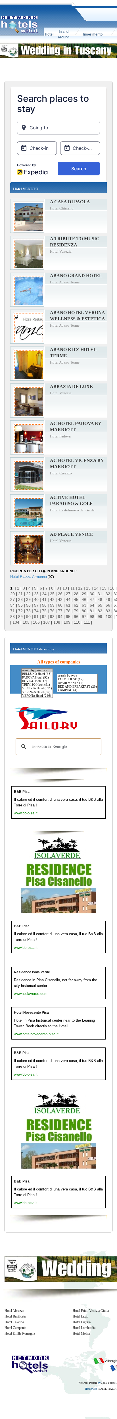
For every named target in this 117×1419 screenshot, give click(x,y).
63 (84, 605)
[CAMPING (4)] (77, 690)
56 (28, 605)
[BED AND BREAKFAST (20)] (77, 687)
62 (76, 605)
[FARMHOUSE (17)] (77, 679)
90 (28, 616)
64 (92, 605)
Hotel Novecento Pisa (31, 1013)
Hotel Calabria (14, 1322)
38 (20, 599)
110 (77, 622)
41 (44, 599)
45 (76, 599)
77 (60, 611)
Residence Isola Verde (32, 972)
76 (52, 611)
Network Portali (88, 1382)
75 (44, 611)
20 (12, 594)
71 (12, 611)
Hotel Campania (15, 1328)
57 (36, 605)
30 (92, 594)
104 (15, 622)
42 (52, 599)
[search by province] (37, 670)
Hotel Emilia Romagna (20, 1333)
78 (68, 611)
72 (20, 611)
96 (76, 616)
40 (36, 599)
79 (76, 611)
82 (100, 611)
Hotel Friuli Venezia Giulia (91, 1311)
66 (108, 605)
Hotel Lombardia (84, 1328)
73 (28, 611)
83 (108, 611)
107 (46, 622)
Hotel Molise (81, 1333)
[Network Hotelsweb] (19, 24)
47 (92, 599)
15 (104, 588)
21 (20, 594)
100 (109, 616)
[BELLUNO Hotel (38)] (37, 674)
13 (88, 588)
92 (44, 616)
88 (12, 616)
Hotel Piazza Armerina (28, 576)
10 (64, 588)
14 (96, 588)
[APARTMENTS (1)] (77, 683)
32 (108, 594)
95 (68, 616)
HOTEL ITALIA (107, 1388)
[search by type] (77, 676)
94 (60, 616)
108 (56, 622)
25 (52, 594)
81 (92, 611)
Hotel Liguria (82, 1322)
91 (36, 616)
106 (36, 622)
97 (84, 616)
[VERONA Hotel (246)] (37, 696)
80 (84, 611)
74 (36, 611)
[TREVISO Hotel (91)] (37, 685)
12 (80, 588)
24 (44, 594)
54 (12, 605)
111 (87, 622)
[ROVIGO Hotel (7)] (37, 681)
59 (52, 605)
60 (60, 605)
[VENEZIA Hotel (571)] (37, 688)
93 (52, 616)
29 (84, 594)
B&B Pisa (22, 792)
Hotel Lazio (80, 1316)
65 (100, 605)
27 (68, 594)
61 (68, 605)
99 (100, 616)
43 (60, 599)
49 (108, 599)
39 (28, 599)
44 (68, 599)
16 (112, 588)
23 (36, 594)
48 (100, 599)
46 (84, 599)
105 (26, 622)
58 (44, 605)
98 (92, 616)
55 (20, 605)
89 (20, 616)
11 (72, 588)
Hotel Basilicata (15, 1316)
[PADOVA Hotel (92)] (37, 678)
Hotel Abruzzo (14, 1311)
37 (12, 599)
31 (100, 594)
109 (67, 622)
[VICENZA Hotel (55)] (37, 692)
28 (76, 594)
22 (28, 594)
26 (60, 594)
